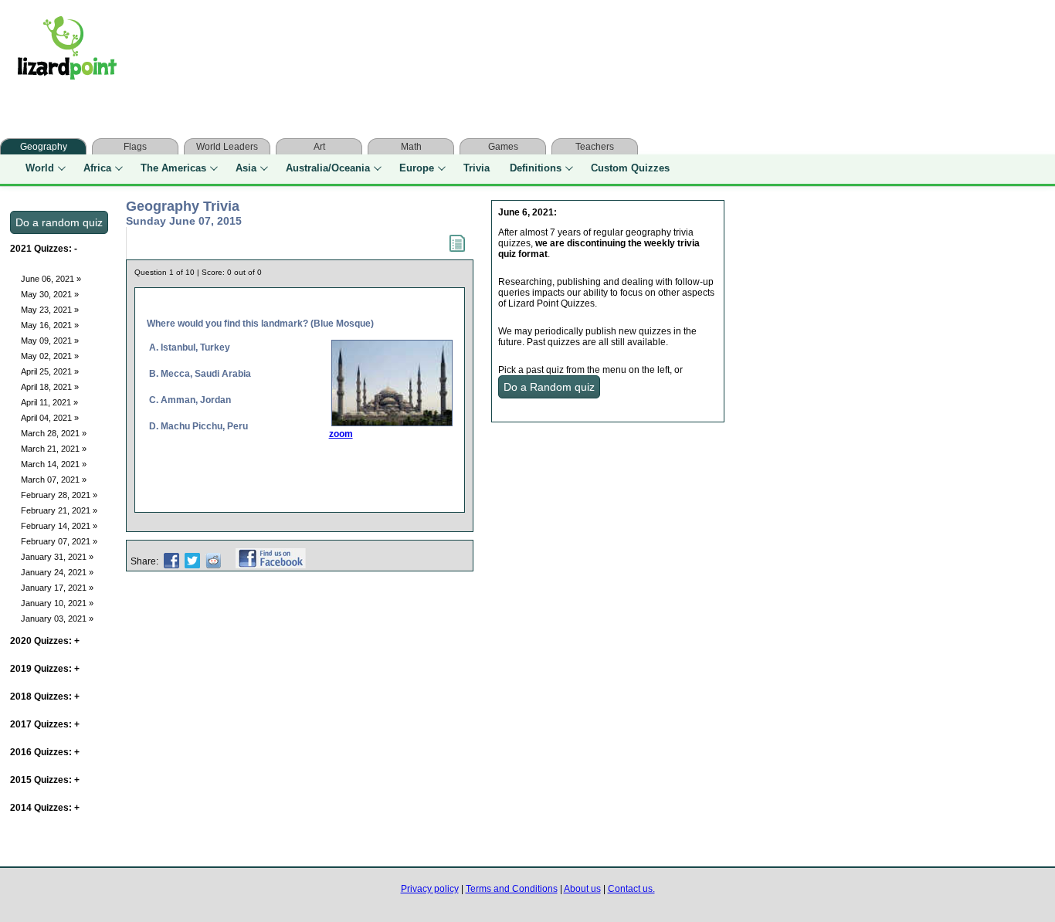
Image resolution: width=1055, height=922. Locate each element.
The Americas (173, 168)
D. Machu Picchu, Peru (198, 426)
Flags (135, 146)
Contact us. (631, 888)
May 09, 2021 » (50, 340)
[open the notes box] (457, 248)
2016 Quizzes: (45, 752)
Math (411, 146)
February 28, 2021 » (59, 495)
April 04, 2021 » (50, 417)
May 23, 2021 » (50, 309)
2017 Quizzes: (45, 724)
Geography (43, 146)
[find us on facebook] (271, 561)
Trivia (476, 168)
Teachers (594, 146)
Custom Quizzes (630, 168)
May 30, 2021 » (50, 294)
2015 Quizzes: (45, 780)
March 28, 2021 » (54, 433)
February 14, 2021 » (59, 525)
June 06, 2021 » (51, 278)
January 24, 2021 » (57, 572)
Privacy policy (430, 888)
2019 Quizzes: (45, 668)
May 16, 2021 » (50, 325)
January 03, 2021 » (57, 618)
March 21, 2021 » (54, 448)
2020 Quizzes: (45, 641)
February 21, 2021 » (59, 510)
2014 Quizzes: (45, 807)
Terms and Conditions (512, 888)
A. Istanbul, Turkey (189, 347)
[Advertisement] (439, 51)
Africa (97, 168)
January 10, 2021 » (57, 603)
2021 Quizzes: (43, 248)
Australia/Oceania (328, 168)
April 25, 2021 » (50, 371)
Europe (416, 168)
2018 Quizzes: (45, 696)
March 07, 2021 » (54, 479)
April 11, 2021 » (49, 402)
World (39, 168)
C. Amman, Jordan (190, 400)
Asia (246, 168)
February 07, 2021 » (59, 541)
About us (582, 888)
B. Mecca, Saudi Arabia (200, 373)
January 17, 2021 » (57, 587)
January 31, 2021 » (57, 556)
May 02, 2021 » (50, 356)
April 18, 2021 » (50, 387)
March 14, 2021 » (54, 464)
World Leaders (227, 146)
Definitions (535, 168)
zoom (341, 434)
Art (319, 146)
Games (503, 146)
